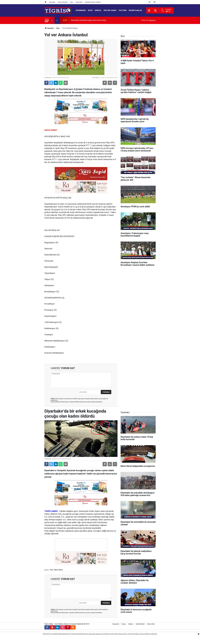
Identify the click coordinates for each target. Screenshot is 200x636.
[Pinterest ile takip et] (67, 627)
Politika (123, 10)
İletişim (130, 624)
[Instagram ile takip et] (62, 627)
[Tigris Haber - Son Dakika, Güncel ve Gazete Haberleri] (58, 10)
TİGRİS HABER (51, 511)
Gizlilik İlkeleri (140, 624)
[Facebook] (46, 83)
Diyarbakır (81, 10)
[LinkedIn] (56, 83)
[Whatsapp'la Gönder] (60, 83)
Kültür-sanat (110, 10)
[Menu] (149, 11)
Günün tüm (148, 20)
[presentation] (51, 20)
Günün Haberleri (62, 2)
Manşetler (52, 2)
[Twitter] (51, 83)
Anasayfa (50, 28)
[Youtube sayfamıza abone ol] (52, 627)
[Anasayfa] (45, 2)
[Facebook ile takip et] (47, 627)
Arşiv (71, 2)
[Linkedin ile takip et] (57, 627)
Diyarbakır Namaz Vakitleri (93, 2)
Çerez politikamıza (146, 634)
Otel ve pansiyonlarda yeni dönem (83, 20)
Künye (124, 624)
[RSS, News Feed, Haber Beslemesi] (73, 627)
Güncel (98, 10)
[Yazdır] (66, 83)
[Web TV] (149, 2)
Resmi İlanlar (135, 10)
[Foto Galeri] (154, 2)
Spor (90, 10)
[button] (105, 83)
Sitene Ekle (79, 2)
